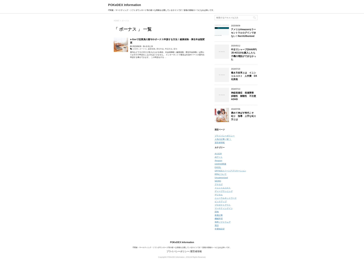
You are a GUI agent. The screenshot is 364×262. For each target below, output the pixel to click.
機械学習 (219, 218)
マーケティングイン (224, 208)
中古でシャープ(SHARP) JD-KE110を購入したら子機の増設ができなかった (244, 54)
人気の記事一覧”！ (223, 139)
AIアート (219, 157)
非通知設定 (220, 229)
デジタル (219, 195)
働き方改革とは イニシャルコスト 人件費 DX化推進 (244, 76)
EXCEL (218, 167)
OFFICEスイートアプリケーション (230, 171)
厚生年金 (160, 49)
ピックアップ (221, 201)
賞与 (175, 49)
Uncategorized (221, 177)
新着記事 (149, 46)
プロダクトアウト (223, 205)
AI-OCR (218, 154)
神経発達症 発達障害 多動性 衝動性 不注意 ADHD (244, 96)
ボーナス (143, 49)
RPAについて (221, 174)
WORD (218, 181)
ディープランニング (224, 191)
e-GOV (135, 49)
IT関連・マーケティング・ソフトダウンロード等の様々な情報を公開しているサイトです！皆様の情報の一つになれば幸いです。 (182, 247)
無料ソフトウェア (223, 222)
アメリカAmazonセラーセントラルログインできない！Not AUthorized (243, 32)
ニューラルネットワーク (226, 198)
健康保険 (151, 49)
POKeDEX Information (124, 5)
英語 (217, 225)
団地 (217, 212)
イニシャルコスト (223, 188)
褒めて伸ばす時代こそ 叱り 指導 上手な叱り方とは (243, 116)
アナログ (219, 184)
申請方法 (168, 49)
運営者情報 (220, 142)
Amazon (218, 160)
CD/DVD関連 (220, 164)
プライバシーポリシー (225, 136)
